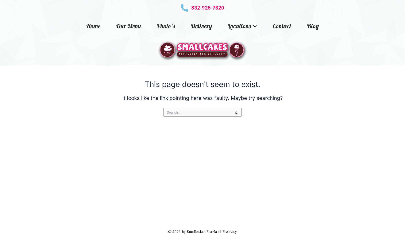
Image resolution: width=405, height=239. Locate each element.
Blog (313, 26)
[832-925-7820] (184, 8)
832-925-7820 (207, 8)
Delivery (201, 26)
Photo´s (166, 26)
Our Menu (128, 26)
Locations (239, 26)
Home (93, 26)
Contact (282, 26)
